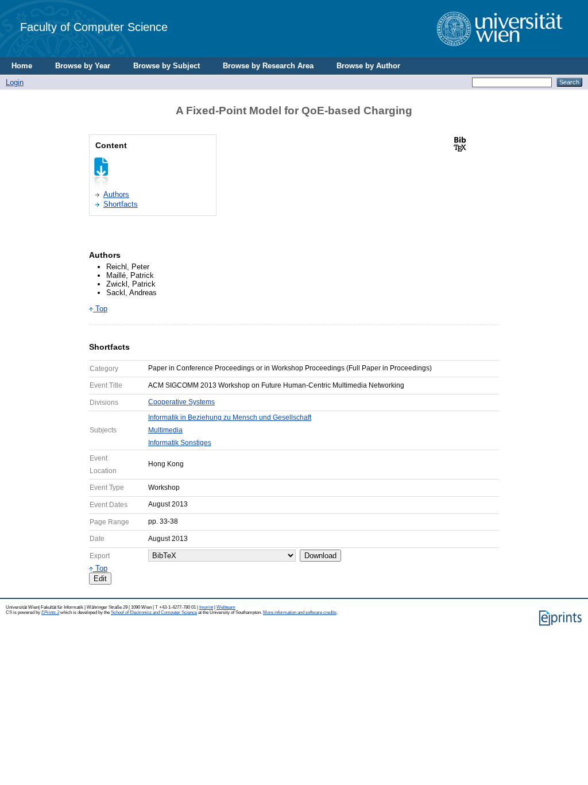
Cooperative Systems (181, 402)
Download (320, 555)
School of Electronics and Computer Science (154, 612)
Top (100, 308)
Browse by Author (368, 65)
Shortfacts (120, 204)
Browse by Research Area (268, 65)
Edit (100, 578)
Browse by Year (82, 65)
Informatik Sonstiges (179, 443)
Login (15, 82)
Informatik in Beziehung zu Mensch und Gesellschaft (229, 417)
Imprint (206, 607)
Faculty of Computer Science (94, 26)
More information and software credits (299, 612)
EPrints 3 (50, 612)
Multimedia (165, 430)
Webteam (225, 607)
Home (21, 65)
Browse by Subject (166, 65)
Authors (116, 194)
